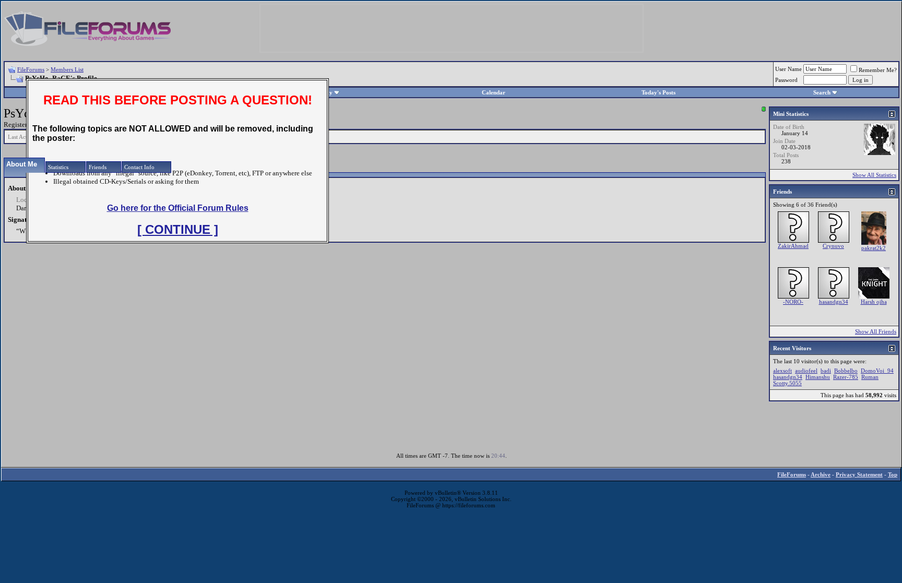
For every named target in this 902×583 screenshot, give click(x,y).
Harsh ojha (874, 302)
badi (826, 370)
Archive (820, 474)
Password (786, 80)
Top (892, 474)
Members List (67, 69)
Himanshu (817, 377)
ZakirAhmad (793, 246)
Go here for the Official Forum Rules (177, 208)
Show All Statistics (874, 175)
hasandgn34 (833, 302)
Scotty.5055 (787, 383)
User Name (788, 69)
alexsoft (782, 370)
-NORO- (793, 302)
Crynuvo (833, 246)
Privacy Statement (859, 474)
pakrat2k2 (873, 248)
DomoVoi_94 (877, 370)
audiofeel (806, 370)
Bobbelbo (846, 370)
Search (821, 92)
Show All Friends (875, 331)
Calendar (493, 92)
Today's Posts (658, 92)
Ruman (870, 377)
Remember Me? (878, 70)
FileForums (30, 69)
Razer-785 (845, 377)
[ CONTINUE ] (177, 229)
